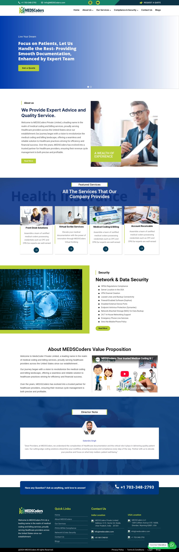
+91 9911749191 (101, 538)
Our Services (102, 10)
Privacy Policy (118, 549)
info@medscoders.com (140, 531)
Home (76, 10)
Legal (150, 549)
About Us (86, 10)
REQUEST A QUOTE (152, 2)
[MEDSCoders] (31, 10)
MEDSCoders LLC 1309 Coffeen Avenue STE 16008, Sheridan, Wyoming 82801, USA (145, 523)
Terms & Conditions (135, 549)
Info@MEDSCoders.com (54, 2)
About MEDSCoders (63, 519)
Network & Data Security (65, 532)
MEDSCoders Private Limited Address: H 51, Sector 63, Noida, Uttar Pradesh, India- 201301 (108, 523)
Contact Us (146, 10)
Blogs (158, 10)
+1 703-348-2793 (28, 2)
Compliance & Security (125, 10)
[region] (89, 52)
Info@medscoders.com (104, 532)
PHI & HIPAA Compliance (65, 528)
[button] (88, 87)
